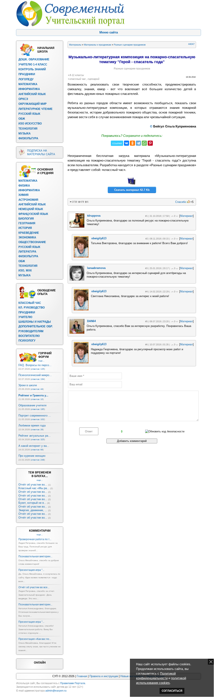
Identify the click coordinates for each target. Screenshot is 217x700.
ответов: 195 (37, 409)
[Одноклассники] (132, 143)
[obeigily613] (81, 256)
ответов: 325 (37, 439)
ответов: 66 (37, 449)
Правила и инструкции (103, 676)
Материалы (75, 44)
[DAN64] (77, 332)
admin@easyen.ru (56, 690)
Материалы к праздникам (97, 44)
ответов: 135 (37, 369)
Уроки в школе (27, 385)
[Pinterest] (150, 143)
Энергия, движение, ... (32, 510)
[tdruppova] (77, 226)
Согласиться (172, 690)
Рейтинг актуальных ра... (34, 435)
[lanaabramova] (77, 279)
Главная (82, 676)
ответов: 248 (37, 460)
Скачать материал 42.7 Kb (132, 189)
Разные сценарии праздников (130, 44)
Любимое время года (32, 425)
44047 (191, 44)
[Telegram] (138, 143)
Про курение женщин (31, 455)
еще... (41, 361)
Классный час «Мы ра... (33, 488)
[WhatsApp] (144, 143)
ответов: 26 (37, 429)
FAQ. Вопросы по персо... (34, 365)
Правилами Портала (72, 683)
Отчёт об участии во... (32, 484)
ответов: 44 (37, 389)
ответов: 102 (37, 419)
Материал (186, 215)
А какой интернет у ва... (33, 445)
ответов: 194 (37, 379)
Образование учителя (32, 405)
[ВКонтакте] (126, 143)
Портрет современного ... (34, 415)
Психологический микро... (35, 375)
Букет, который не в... (32, 502)
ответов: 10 (37, 399)
